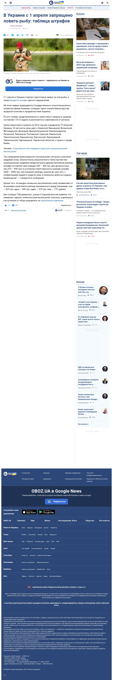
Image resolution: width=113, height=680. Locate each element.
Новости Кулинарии (44, 555)
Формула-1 (53, 534)
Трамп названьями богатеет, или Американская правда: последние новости (87, 397)
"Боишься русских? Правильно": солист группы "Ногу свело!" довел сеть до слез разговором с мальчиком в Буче (86, 87)
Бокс (46, 534)
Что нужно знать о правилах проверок (90, 52)
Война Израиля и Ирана (56, 8)
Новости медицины (28, 569)
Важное (80, 14)
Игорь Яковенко (83, 417)
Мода (45, 576)
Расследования (64, 521)
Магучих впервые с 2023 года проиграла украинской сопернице (86, 65)
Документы (47, 479)
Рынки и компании (16, 26)
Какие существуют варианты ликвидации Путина (87, 411)
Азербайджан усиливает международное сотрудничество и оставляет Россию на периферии (88, 382)
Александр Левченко (84, 388)
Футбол (24, 534)
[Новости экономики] (59, 211)
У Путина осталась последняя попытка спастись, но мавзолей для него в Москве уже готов (86, 289)
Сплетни (31, 576)
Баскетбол (32, 534)
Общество (90, 521)
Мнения (80, 282)
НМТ (57, 541)
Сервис (53, 548)
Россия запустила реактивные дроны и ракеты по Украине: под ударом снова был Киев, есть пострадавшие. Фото (91, 186)
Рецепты (25, 555)
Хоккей (40, 534)
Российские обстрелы (84, 8)
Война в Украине (39, 8)
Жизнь (47, 521)
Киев (23, 527)
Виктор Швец (82, 295)
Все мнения (82, 424)
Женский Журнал (55, 576)
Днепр (46, 527)
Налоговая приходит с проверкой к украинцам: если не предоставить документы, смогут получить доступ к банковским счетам (92, 46)
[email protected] (29, 664)
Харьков (30, 527)
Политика (21, 521)
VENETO (70, 8)
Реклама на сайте (28, 479)
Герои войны (26, 8)
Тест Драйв (25, 548)
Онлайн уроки (39, 541)
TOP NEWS (81, 153)
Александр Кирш (83, 373)
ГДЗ (23, 541)
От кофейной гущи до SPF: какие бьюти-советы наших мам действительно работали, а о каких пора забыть (89, 319)
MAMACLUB (41, 569)
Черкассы (53, 527)
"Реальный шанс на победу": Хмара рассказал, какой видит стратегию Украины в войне (92, 204)
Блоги (74, 521)
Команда (46, 473)
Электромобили (36, 548)
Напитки (33, 555)
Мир (32, 521)
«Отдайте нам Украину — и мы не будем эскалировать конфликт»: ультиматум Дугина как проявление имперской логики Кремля (89, 304)
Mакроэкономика (43, 562)
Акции (46, 548)
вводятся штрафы (19, 100)
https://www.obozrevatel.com (76, 617)
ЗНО (52, 541)
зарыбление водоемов (52, 200)
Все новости (104, 521)
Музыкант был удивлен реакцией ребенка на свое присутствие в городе (85, 96)
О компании (26, 473)
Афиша (24, 576)
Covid (48, 569)
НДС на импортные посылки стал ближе (86, 368)
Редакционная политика (18, 210)
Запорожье (38, 527)
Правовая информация (72, 473)
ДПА (47, 541)
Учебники (29, 541)
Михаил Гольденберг (84, 325)
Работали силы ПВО (83, 192)
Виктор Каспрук (83, 310)
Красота (39, 576)
